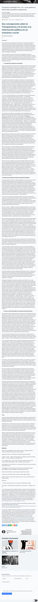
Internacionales (17, 19)
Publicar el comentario (7, 593)
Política (22, 19)
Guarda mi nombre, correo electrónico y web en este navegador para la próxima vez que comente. (17, 590)
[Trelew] (10, 560)
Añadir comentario (6, 581)
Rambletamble (10, 2)
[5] (34, 338)
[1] (17, 131)
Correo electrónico (18, 578)
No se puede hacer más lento (25, 551)
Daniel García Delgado (7, 35)
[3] (15, 244)
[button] (35, 600)
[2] (15, 236)
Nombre (4, 578)
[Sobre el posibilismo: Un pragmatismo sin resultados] (10, 544)
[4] (5, 308)
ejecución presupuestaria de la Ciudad (22, 518)
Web (27, 578)
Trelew (3, 566)
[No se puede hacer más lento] (28, 544)
